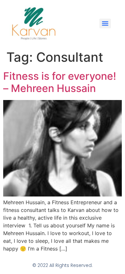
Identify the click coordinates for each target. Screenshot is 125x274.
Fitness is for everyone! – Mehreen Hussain (59, 82)
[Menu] (105, 23)
